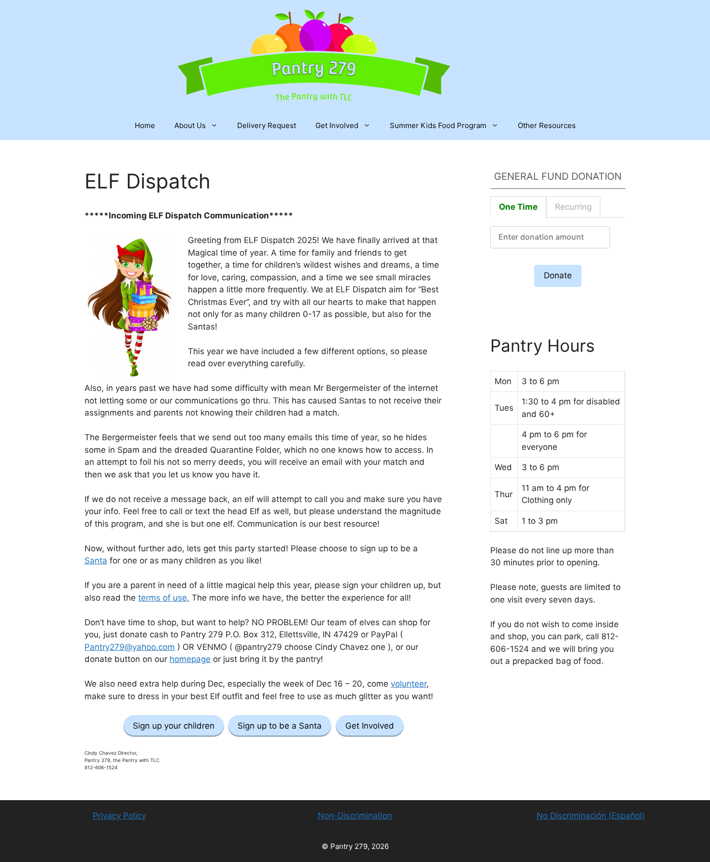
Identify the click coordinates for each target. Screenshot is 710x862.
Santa (96, 560)
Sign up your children (173, 726)
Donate (558, 275)
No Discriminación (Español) (591, 815)
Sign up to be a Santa (280, 726)
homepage (190, 659)
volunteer (408, 684)
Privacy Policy (119, 815)
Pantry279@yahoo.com (130, 647)
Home (145, 125)
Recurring (573, 207)
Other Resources (547, 125)
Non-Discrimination (355, 815)
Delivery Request (266, 125)
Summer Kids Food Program (438, 125)
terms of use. (163, 598)
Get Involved (336, 125)
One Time (518, 207)
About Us (190, 125)
